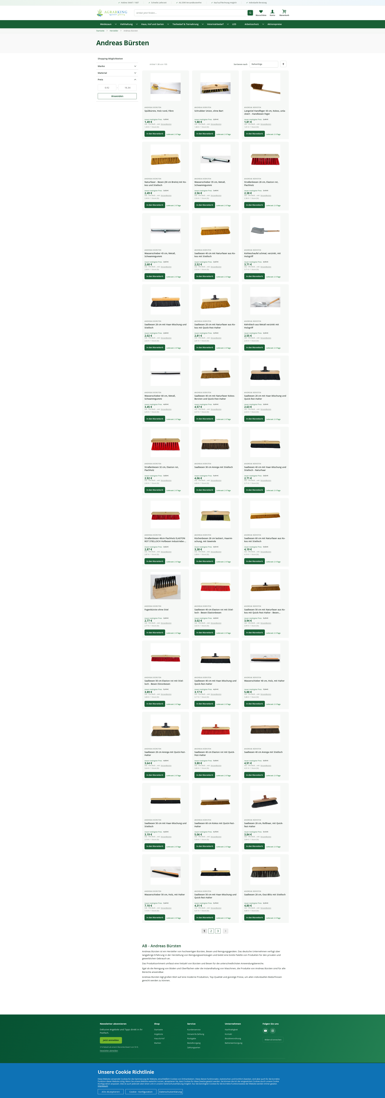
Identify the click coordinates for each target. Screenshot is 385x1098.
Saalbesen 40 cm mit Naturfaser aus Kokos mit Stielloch (215, 255)
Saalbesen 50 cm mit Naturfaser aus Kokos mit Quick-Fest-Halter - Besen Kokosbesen (264, 611)
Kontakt (228, 1034)
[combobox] (194, 12)
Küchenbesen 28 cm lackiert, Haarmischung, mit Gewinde (213, 540)
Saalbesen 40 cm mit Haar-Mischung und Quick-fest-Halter (215, 682)
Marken (157, 1043)
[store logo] (113, 13)
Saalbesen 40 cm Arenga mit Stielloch (263, 752)
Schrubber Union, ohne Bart (208, 110)
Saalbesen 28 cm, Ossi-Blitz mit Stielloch (265, 894)
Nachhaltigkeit (231, 1029)
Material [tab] (102, 72)
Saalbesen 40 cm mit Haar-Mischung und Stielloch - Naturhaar (265, 469)
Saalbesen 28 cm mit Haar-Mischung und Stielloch (165, 326)
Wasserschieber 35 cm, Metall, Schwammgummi (209, 183)
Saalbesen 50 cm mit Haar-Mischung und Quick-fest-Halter (215, 896)
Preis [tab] (100, 79)
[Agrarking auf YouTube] (265, 1031)
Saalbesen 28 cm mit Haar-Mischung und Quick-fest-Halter (265, 397)
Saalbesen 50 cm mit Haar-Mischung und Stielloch (165, 825)
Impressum (103, 1086)
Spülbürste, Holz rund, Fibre (159, 110)
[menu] (192, 24)
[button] (184, 75)
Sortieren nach (240, 64)
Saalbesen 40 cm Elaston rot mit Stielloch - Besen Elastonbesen (213, 611)
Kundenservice (193, 1029)
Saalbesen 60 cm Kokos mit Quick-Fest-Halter (214, 825)
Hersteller (114, 30)
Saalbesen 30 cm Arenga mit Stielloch (213, 467)
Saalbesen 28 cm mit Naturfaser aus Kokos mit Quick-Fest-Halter (215, 326)
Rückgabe (191, 1038)
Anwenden (117, 96)
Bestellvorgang (193, 1043)
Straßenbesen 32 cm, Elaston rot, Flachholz (162, 469)
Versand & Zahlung (195, 1034)
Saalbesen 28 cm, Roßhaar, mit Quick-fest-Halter (263, 825)
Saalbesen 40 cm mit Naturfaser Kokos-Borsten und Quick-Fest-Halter (214, 397)
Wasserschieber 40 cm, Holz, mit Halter (264, 680)
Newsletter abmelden (109, 1051)
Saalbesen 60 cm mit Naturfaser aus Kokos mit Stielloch (264, 540)
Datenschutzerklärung (170, 1091)
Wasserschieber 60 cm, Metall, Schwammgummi (160, 397)
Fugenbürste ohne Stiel (156, 609)
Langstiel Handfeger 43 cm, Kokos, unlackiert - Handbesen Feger (265, 112)
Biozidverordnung (233, 1038)
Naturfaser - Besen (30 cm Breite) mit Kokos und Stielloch (165, 183)
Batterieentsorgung (233, 1043)
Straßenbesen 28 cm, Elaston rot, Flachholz (261, 183)
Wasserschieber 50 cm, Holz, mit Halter (165, 894)
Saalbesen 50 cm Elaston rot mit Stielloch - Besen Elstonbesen (164, 682)
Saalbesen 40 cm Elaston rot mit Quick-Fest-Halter (214, 753)
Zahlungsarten (193, 1047)
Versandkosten (166, 124)
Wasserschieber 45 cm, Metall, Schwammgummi (160, 255)
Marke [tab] (101, 66)
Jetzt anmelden (111, 1040)
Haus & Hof (159, 1038)
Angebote (158, 1034)
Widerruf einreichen (273, 1039)
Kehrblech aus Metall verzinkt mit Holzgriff (261, 326)
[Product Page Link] (165, 87)
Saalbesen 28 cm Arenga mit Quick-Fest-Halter (165, 753)
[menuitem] (107, 24)
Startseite (100, 30)
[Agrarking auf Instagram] (273, 1031)
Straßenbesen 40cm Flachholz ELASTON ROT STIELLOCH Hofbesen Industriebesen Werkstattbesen (165, 540)
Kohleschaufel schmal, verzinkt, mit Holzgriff (262, 255)
